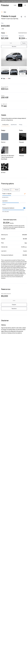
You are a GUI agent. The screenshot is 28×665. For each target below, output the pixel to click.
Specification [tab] (14, 124)
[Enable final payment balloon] (24, 208)
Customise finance (22, 32)
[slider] (11, 195)
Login (15, 5)
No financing (6, 189)
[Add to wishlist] (25, 16)
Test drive (14, 46)
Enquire (24, 43)
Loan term (5, 200)
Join (20, 5)
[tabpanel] (14, 149)
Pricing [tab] (20, 124)
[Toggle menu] (25, 5)
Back (5, 12)
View (26, 242)
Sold (11, 43)
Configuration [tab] (5, 124)
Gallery (22, 73)
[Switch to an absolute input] (25, 193)
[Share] (21, 16)
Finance (16, 189)
